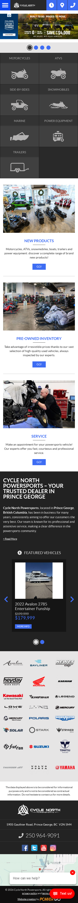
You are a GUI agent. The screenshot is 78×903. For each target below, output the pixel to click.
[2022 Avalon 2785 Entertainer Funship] (39, 580)
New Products (39, 241)
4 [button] (48, 48)
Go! (39, 266)
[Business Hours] (51, 5)
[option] (39, 26)
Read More (10, 538)
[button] (6, 599)
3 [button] (42, 48)
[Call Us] (73, 5)
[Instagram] (53, 848)
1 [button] (30, 48)
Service (39, 436)
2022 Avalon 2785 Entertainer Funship (32, 606)
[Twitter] (34, 848)
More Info (23, 626)
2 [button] (36, 48)
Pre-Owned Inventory (39, 339)
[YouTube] (44, 848)
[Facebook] (25, 848)
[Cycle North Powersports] (28, 5)
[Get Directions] (62, 5)
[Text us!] (62, 894)
